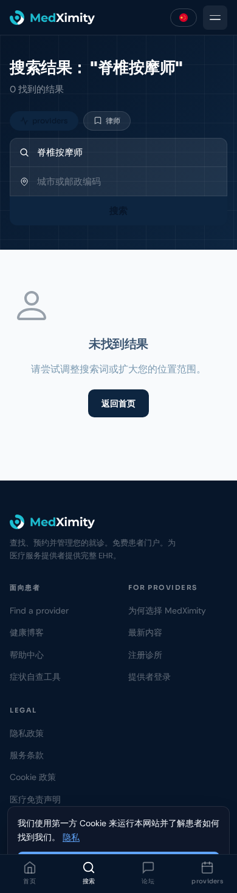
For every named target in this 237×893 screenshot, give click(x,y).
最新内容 (145, 632)
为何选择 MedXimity (167, 610)
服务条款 (27, 755)
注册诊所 (145, 654)
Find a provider (39, 610)
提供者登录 (149, 676)
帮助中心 (27, 654)
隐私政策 (27, 733)
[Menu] (215, 17)
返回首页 (118, 403)
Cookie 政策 (33, 777)
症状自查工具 (35, 676)
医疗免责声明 (35, 799)
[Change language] (183, 18)
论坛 (148, 881)
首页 (29, 881)
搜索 (89, 881)
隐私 (71, 837)
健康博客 (27, 632)
